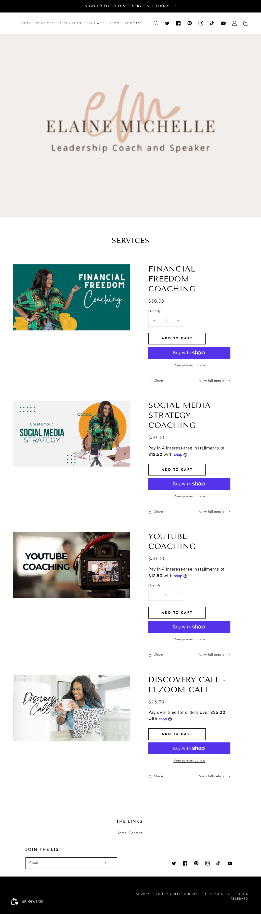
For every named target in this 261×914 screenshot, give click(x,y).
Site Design (213, 894)
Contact (135, 833)
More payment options (189, 365)
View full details (211, 380)
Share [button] (158, 380)
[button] (156, 23)
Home (121, 833)
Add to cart (177, 338)
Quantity (154, 310)
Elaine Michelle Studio (174, 894)
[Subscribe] (104, 863)
